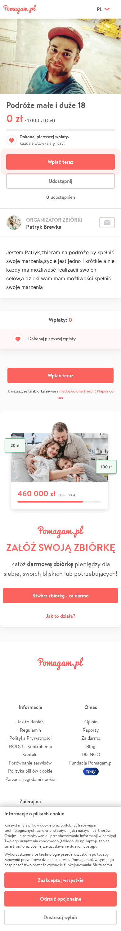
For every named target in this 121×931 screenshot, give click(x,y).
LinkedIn (70, 677)
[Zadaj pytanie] (107, 222)
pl (99, 9)
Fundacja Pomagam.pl (91, 763)
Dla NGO (91, 754)
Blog (90, 746)
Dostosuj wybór (60, 917)
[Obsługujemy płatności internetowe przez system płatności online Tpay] (91, 771)
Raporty (91, 730)
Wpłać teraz (60, 161)
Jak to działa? (60, 616)
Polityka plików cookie (30, 771)
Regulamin (30, 730)
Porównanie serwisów (30, 763)
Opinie (90, 722)
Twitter (31, 677)
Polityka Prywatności (30, 738)
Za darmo (91, 738)
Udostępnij (60, 181)
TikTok (89, 677)
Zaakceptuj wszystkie (60, 880)
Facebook (12, 677)
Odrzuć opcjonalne (60, 898)
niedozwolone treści (76, 391)
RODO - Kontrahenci (30, 746)
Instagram (51, 677)
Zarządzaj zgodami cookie (30, 779)
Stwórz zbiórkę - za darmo (61, 595)
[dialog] (60, 869)
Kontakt (30, 754)
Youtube (109, 677)
